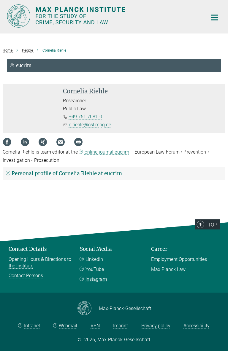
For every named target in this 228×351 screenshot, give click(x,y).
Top (212, 225)
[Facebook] (7, 142)
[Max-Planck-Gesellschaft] (88, 308)
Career (159, 249)
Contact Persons (26, 275)
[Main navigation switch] (215, 17)
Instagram (96, 279)
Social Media (96, 249)
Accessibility (196, 325)
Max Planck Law (168, 269)
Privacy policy (155, 325)
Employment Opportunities (179, 259)
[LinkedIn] (24, 142)
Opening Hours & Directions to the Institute (40, 262)
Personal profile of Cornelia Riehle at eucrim (67, 173)
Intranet (32, 325)
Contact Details (28, 249)
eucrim (23, 65)
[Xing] (42, 142)
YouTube (95, 269)
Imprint (120, 325)
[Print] (78, 142)
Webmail (68, 325)
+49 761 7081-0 (85, 116)
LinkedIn (94, 259)
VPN (95, 325)
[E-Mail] (60, 142)
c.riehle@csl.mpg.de (90, 124)
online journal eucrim (107, 152)
